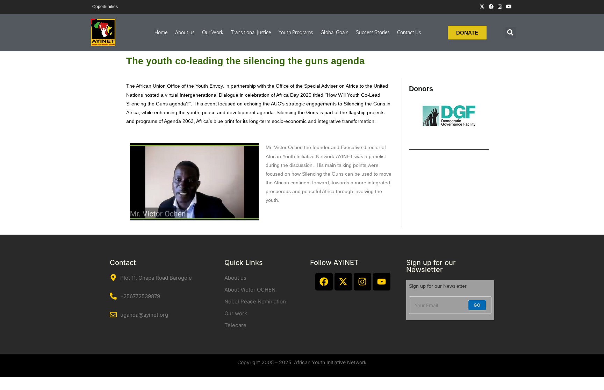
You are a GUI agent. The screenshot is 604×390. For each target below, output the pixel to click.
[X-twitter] (343, 281)
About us (184, 32)
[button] (510, 32)
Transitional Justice (251, 32)
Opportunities (105, 6)
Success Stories (372, 32)
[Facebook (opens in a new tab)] (491, 6)
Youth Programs (296, 32)
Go (477, 305)
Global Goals (334, 32)
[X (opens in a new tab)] (482, 6)
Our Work (212, 32)
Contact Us (409, 32)
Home (160, 32)
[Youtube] (381, 281)
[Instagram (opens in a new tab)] (500, 6)
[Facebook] (324, 281)
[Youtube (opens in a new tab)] (508, 6)
